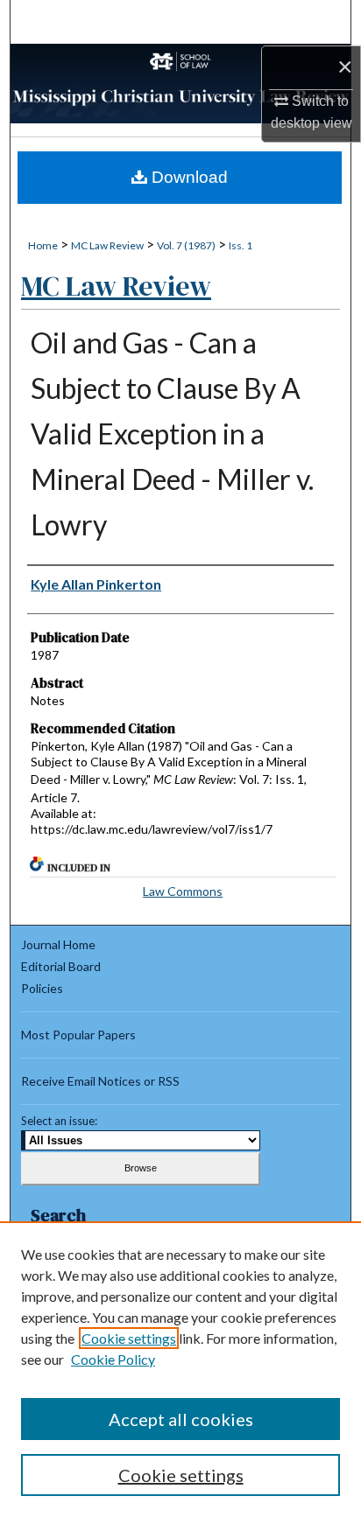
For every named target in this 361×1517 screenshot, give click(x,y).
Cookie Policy (113, 1359)
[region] (180, 1369)
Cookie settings (128, 1338)
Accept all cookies (181, 1419)
